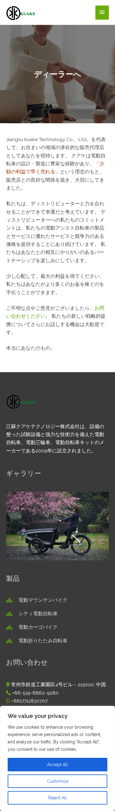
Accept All (57, 764)
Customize (57, 781)
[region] (57, 758)
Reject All (57, 797)
